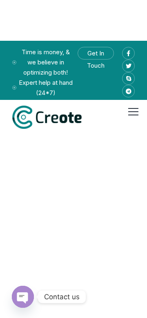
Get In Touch (96, 54)
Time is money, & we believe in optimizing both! (46, 62)
